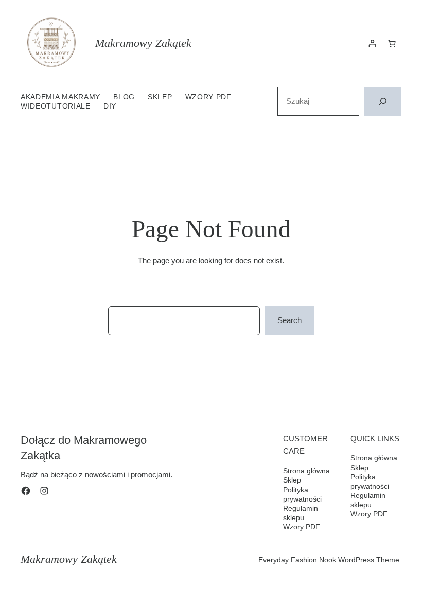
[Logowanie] (372, 43)
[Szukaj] (382, 101)
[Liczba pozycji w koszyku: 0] (391, 43)
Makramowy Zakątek (143, 43)
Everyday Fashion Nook (297, 560)
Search (289, 320)
